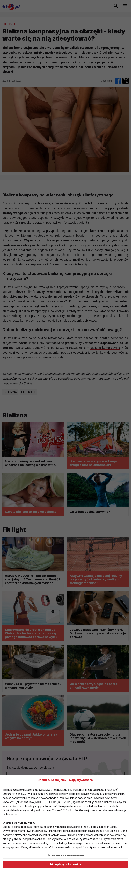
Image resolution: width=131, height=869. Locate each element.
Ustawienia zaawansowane (65, 855)
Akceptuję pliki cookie (65, 864)
